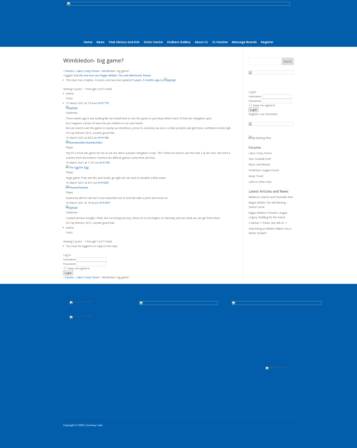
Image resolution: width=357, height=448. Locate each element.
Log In (68, 273)
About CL (201, 42)
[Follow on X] (262, 425)
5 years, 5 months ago (146, 80)
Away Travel (256, 176)
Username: (70, 259)
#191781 (105, 162)
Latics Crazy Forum (87, 71)
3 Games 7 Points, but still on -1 (268, 223)
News (100, 42)
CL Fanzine (220, 42)
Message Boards (244, 42)
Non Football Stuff (260, 159)
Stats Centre (153, 42)
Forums (69, 71)
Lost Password (268, 114)
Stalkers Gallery (179, 42)
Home (88, 42)
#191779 (103, 103)
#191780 (103, 137)
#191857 (105, 202)
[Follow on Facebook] (253, 425)
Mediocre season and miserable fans (271, 197)
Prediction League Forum (264, 170)
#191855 (103, 182)
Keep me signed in (79, 268)
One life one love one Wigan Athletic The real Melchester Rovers (112, 75)
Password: (69, 264)
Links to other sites (260, 181)
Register (267, 42)
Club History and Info (124, 42)
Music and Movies (259, 164)
